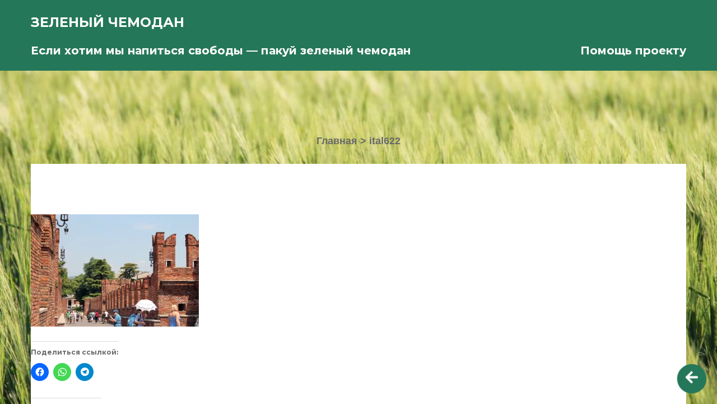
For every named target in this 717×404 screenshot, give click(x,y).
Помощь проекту (633, 50)
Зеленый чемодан (107, 22)
